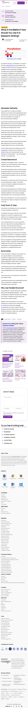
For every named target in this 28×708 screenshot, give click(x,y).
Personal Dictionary (5, 547)
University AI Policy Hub (6, 611)
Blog (2, 603)
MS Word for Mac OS (12, 487)
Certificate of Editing (5, 550)
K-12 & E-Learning (5, 562)
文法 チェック (22, 691)
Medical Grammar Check (6, 632)
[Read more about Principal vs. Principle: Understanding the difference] (20, 358)
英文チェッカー (9, 693)
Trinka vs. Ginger (4, 591)
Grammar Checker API (6, 569)
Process (3, 579)
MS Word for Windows (4, 479)
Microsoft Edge (5, 486)
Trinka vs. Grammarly (5, 589)
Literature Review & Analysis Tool (18, 682)
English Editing (5, 675)
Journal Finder (4, 544)
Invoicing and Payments (6, 570)
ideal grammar (10, 65)
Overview (3, 576)
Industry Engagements (6, 601)
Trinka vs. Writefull (5, 594)
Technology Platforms (6, 564)
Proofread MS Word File (6, 523)
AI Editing (3, 637)
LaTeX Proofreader (5, 525)
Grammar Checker (9, 11)
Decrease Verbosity (8, 94)
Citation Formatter (5, 542)
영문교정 (15, 697)
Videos (2, 609)
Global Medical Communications (18, 679)
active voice (4, 150)
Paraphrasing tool (14, 691)
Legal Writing (4, 545)
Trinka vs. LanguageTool (6, 592)
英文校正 (2, 693)
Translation (3, 526)
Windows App (21, 486)
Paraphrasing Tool (9, 19)
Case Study (3, 600)
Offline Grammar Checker (6, 572)
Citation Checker (4, 541)
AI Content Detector (9, 15)
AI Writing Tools (4, 530)
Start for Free (21, 3)
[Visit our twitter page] (16, 706)
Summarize (6, 100)
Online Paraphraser (5, 528)
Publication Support (6, 678)
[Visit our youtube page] (21, 706)
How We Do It (4, 578)
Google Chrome (13, 478)
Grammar (14, 319)
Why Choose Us (4, 581)
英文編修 (2, 698)
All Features (3, 520)
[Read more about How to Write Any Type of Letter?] (20, 373)
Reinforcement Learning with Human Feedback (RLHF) (13, 582)
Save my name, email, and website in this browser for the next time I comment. (13, 413)
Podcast (3, 606)
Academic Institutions (5, 561)
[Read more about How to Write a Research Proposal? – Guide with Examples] (7, 373)
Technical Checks (5, 539)
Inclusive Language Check (7, 534)
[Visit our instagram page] (13, 706)
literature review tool (15, 695)
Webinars (3, 604)
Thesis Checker (4, 635)
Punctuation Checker (5, 626)
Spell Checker (4, 628)
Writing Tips (4, 27)
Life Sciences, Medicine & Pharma (8, 558)
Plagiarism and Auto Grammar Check (6, 685)
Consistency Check (5, 533)
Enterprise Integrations (6, 567)
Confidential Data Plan (6, 566)
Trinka (4, 305)
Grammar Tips (6, 356)
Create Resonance (8, 96)
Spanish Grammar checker (7, 620)
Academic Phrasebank (6, 634)
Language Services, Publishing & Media (9, 559)
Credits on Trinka (4, 548)
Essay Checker (4, 631)
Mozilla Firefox (21, 478)
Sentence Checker (5, 629)
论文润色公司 (21, 697)
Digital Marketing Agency (19, 684)
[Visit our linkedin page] (19, 706)
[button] (24, 91)
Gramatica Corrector (5, 695)
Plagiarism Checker (22, 689)
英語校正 (10, 697)
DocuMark (3, 556)
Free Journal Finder (5, 623)
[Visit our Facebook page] (11, 706)
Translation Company (7, 681)
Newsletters (3, 607)
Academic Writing (7, 319)
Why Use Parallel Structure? (10, 102)
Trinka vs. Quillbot (5, 595)
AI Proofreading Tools (6, 639)
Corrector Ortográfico (17, 693)
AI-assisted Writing (5, 531)
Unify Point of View (8, 98)
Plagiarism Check (5, 536)
